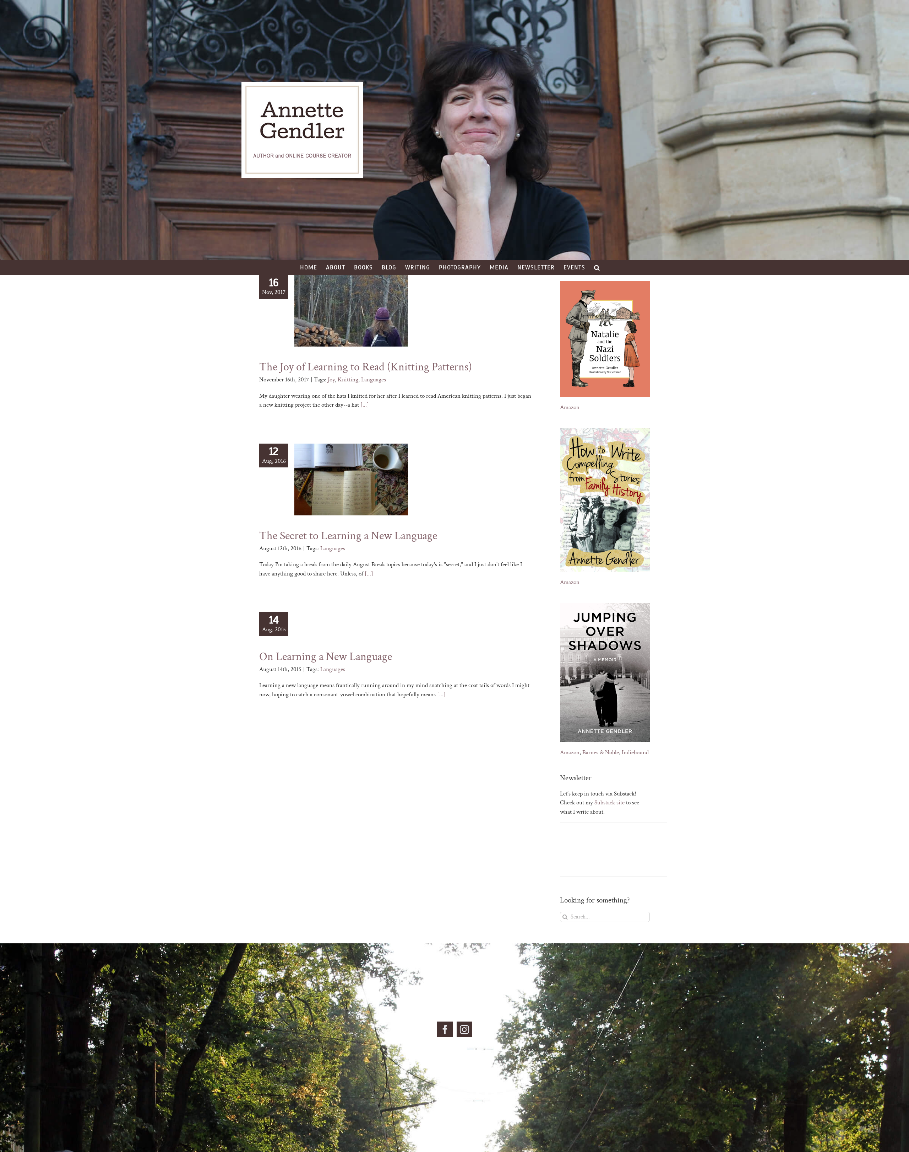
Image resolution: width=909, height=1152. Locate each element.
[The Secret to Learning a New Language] (351, 479)
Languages (373, 380)
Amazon (569, 407)
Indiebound (635, 752)
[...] (364, 405)
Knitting (348, 380)
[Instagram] (464, 1029)
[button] (597, 267)
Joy (331, 380)
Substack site (609, 803)
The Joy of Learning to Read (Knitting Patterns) (365, 367)
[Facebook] (445, 1029)
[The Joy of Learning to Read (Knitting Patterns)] (351, 311)
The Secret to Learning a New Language (348, 536)
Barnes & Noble (600, 752)
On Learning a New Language (325, 656)
